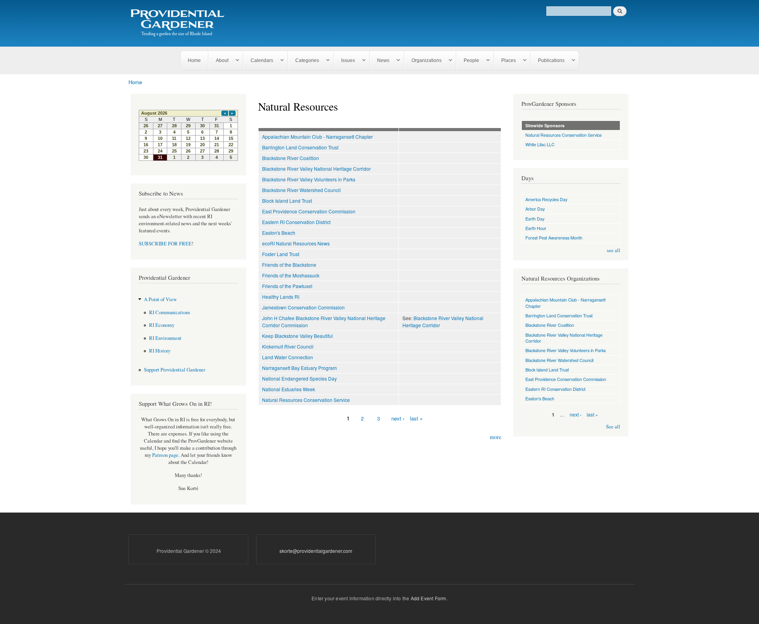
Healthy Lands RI (280, 296)
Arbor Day (535, 208)
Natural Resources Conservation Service (306, 399)
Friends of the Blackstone (289, 264)
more (495, 437)
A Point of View (160, 299)
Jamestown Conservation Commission (303, 307)
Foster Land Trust (280, 254)
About (218, 61)
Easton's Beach (278, 232)
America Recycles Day (546, 199)
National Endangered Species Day (299, 378)
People (468, 61)
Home (194, 60)
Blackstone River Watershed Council (301, 190)
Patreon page (165, 455)
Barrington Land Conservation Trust (300, 147)
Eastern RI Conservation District (296, 222)
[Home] (179, 23)
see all (613, 250)
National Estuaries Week (288, 389)
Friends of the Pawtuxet (287, 286)
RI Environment (165, 338)
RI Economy (161, 325)
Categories (303, 61)
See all (613, 426)
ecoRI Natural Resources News (296, 243)
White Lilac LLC (540, 144)
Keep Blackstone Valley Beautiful (297, 335)
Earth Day (534, 218)
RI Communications (169, 312)
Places (505, 61)
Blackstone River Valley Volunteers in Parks (308, 179)
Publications (548, 61)
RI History (159, 350)
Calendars (258, 61)
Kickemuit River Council (287, 346)
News (379, 61)
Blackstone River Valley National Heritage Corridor (316, 168)
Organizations (423, 61)
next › (397, 418)
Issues (344, 61)
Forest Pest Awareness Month (553, 237)
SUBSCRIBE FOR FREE (165, 243)
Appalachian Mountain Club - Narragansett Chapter (317, 136)
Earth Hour (535, 228)
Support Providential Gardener (174, 369)
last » (416, 418)
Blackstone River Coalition (290, 158)
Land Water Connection (287, 357)
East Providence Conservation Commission (308, 211)
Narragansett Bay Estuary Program (299, 367)
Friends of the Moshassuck (290, 275)
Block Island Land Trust (287, 200)
